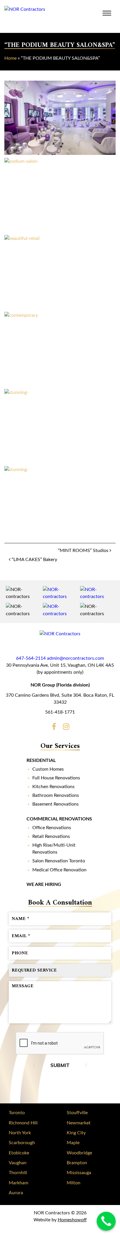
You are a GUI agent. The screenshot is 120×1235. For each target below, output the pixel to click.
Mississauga (79, 1172)
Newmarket (79, 1123)
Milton (73, 1183)
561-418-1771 (60, 712)
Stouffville (77, 1112)
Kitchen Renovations (53, 786)
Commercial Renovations (59, 819)
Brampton (77, 1162)
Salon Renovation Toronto (58, 861)
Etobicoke (19, 1153)
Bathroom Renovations (55, 795)
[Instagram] (66, 727)
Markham (18, 1183)
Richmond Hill (23, 1123)
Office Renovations (51, 827)
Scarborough (22, 1142)
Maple (73, 1142)
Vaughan (18, 1162)
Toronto (17, 1112)
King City (76, 1132)
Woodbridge (79, 1153)
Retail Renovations (51, 836)
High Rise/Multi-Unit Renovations (53, 848)
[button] (60, 118)
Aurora (16, 1192)
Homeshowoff (72, 1220)
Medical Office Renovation (59, 870)
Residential (41, 760)
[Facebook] (54, 727)
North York (20, 1132)
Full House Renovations (56, 778)
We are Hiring (44, 884)
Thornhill (18, 1172)
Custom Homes (48, 769)
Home (10, 58)
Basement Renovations (55, 804)
